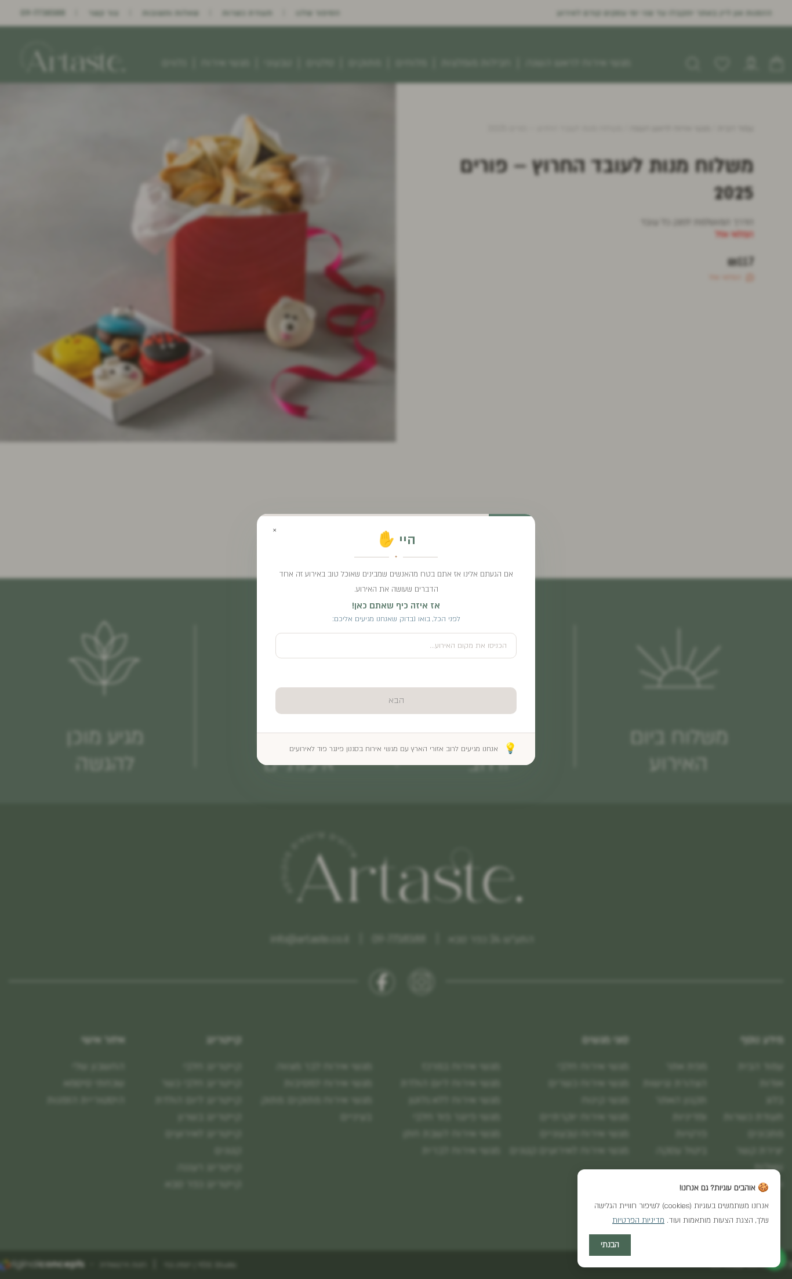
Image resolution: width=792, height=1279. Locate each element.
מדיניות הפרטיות (638, 1220)
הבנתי (610, 1245)
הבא (396, 700)
